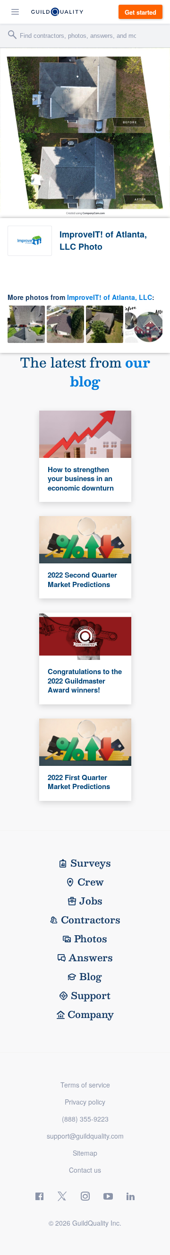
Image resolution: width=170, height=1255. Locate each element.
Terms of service (85, 1084)
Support (90, 995)
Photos (90, 938)
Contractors (90, 919)
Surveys (90, 862)
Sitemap (85, 1153)
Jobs (90, 900)
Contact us (85, 1170)
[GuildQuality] (57, 12)
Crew (90, 881)
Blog (90, 976)
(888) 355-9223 (85, 1118)
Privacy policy (85, 1101)
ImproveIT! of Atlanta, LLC (109, 297)
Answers (90, 957)
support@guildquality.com (85, 1136)
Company (91, 1014)
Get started (140, 12)
